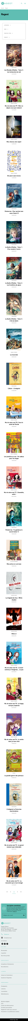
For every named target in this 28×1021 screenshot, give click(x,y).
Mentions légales (5, 1001)
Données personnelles (6, 1007)
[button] (7, 25)
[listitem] (2, 944)
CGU (2, 1003)
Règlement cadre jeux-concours (9, 1009)
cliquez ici (15, 911)
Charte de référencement (7, 1005)
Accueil (2, 8)
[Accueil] (7, 3)
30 (14, 892)
